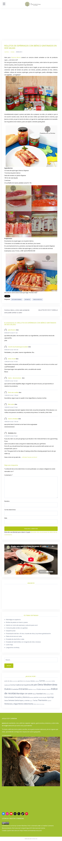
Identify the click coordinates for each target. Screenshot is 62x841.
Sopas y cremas (24, 700)
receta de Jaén (42, 697)
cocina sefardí (48, 681)
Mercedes (11, 404)
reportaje (50, 697)
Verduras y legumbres (13, 703)
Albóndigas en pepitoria (13, 619)
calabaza (37, 681)
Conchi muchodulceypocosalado (18, 347)
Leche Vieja (9, 645)
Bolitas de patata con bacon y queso (17, 622)
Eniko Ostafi (12, 359)
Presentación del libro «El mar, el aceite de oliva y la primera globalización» (28, 633)
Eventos (30, 689)
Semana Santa (13, 700)
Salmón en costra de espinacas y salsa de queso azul (22, 625)
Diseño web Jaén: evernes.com (31, 838)
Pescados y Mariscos (21, 697)
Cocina (12, 52)
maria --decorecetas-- (15, 378)
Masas (34, 694)
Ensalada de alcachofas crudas (15, 639)
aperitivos (20, 681)
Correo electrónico (10, 510)
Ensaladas (14, 689)
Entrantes (27, 299)
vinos (35, 704)
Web (5, 518)
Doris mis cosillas (13, 392)
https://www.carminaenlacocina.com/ (31, 830)
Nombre (6, 501)
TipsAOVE (49, 700)
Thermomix (42, 700)
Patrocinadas (9, 697)
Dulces (7, 688)
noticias (48, 693)
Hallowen (43, 689)
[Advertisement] (31, 24)
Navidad (39, 693)
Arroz (24, 681)
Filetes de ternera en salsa (14, 636)
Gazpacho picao (11, 631)
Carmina (6, 52)
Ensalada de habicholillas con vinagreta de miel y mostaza (23, 642)
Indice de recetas (37, 299)
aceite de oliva (8, 681)
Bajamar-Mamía (16, 57)
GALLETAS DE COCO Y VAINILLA (48, 310)
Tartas (35, 700)
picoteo (31, 697)
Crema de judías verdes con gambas (17, 628)
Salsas (6, 700)
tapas (31, 700)
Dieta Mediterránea (16, 299)
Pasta (51, 694)
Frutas (39, 689)
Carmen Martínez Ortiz (23, 826)
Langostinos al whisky (12, 647)
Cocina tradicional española (20, 685)
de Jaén (34, 684)
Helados (48, 689)
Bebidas (33, 681)
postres (36, 697)
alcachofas (14, 681)
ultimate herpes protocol (29, 457)
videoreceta (28, 703)
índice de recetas (40, 704)
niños (44, 694)
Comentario (8, 475)
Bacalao (28, 681)
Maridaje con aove (24, 693)
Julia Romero (12, 330)
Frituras (34, 689)
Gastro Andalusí (13, 419)
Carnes (42, 681)
